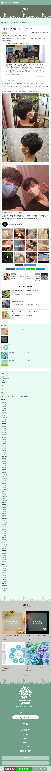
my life (3, 380)
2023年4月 (4, 467)
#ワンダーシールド (6, 396)
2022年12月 (4, 474)
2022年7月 (4, 483)
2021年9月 (4, 502)
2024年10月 (4, 435)
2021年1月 (4, 516)
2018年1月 (4, 583)
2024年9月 (4, 437)
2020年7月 (4, 528)
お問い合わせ (39, 769)
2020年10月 (4, 522)
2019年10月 (4, 544)
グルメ (3, 385)
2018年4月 (4, 577)
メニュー (18, 396)
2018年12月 (4, 562)
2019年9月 (4, 546)
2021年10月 (4, 500)
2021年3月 (4, 513)
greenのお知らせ (5, 378)
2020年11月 (4, 520)
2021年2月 (4, 515)
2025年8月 (4, 421)
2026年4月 (4, 408)
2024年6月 (4, 443)
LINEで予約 (24, 769)
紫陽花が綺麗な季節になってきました (21, 301)
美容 (3, 389)
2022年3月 (4, 491)
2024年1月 (4, 452)
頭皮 (22, 396)
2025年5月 (4, 426)
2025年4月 (4, 428)
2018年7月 (4, 572)
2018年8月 (4, 570)
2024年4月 (4, 447)
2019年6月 (4, 551)
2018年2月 (4, 581)
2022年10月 (4, 478)
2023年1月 (4, 472)
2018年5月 (4, 575)
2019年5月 (4, 553)
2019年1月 (4, 561)
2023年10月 (4, 456)
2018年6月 (4, 574)
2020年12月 (4, 518)
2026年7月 (4, 402)
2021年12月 (4, 496)
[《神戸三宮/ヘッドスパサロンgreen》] (7, 233)
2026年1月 (4, 412)
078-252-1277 (27, 717)
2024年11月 (4, 434)
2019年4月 (4, 555)
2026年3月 (4, 410)
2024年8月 (4, 439)
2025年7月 (4, 423)
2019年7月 (4, 550)
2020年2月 (4, 537)
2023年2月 (4, 470)
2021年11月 (4, 498)
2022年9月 (4, 480)
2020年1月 (4, 539)
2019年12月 (4, 540)
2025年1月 (4, 432)
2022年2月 (4, 493)
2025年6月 (4, 424)
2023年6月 (4, 463)
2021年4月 (4, 511)
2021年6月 (4, 507)
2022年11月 (4, 476)
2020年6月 (4, 529)
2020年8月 (4, 526)
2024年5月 (4, 445)
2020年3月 (4, 535)
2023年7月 (4, 461)
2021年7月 (4, 505)
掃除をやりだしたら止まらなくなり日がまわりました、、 (25, 311)
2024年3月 (4, 448)
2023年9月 (4, 458)
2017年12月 (4, 585)
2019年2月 (4, 559)
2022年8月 (4, 481)
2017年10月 (4, 588)
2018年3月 (4, 579)
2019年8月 (4, 548)
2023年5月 (4, 465)
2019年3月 (4, 557)
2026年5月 (4, 406)
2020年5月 (4, 531)
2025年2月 (4, 430)
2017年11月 (4, 586)
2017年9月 (4, 590)
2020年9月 (4, 524)
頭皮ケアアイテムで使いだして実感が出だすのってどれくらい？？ (27, 290)
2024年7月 (4, 441)
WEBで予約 (10, 769)
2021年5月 (4, 509)
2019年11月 (4, 542)
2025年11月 (4, 415)
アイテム (3, 382)
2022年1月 (4, 494)
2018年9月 (4, 568)
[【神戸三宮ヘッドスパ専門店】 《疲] (43, 257)
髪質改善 (26, 396)
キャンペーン (4, 383)
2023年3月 (4, 469)
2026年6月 (4, 404)
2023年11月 (4, 454)
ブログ (11, 22)
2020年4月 (4, 533)
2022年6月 (4, 485)
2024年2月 (4, 450)
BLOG (6, 22)
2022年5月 (4, 487)
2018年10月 (4, 566)
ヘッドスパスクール (25, 757)
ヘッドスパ (13, 396)
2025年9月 (4, 419)
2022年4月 (4, 489)
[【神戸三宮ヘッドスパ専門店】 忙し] (7, 257)
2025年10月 (4, 417)
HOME (2, 22)
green (3, 376)
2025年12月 (4, 413)
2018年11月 (4, 564)
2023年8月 (4, 459)
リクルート (25, 762)
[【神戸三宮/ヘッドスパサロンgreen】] (31, 245)
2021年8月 (4, 504)
